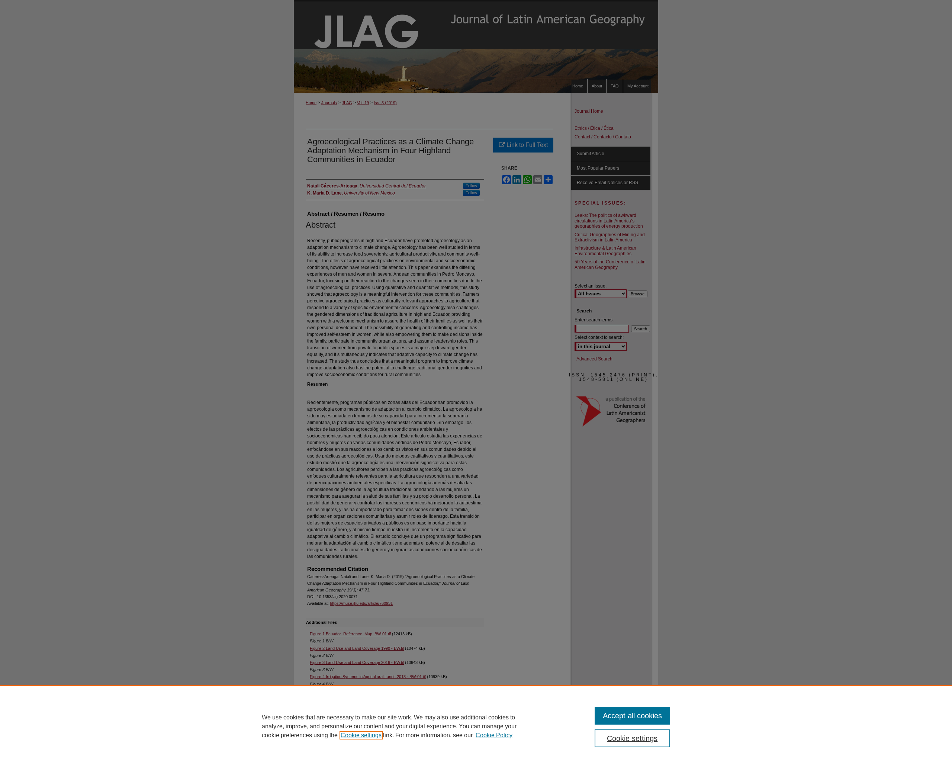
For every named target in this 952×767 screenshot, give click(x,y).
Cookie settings (361, 735)
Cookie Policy (494, 735)
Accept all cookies (632, 716)
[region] (476, 726)
